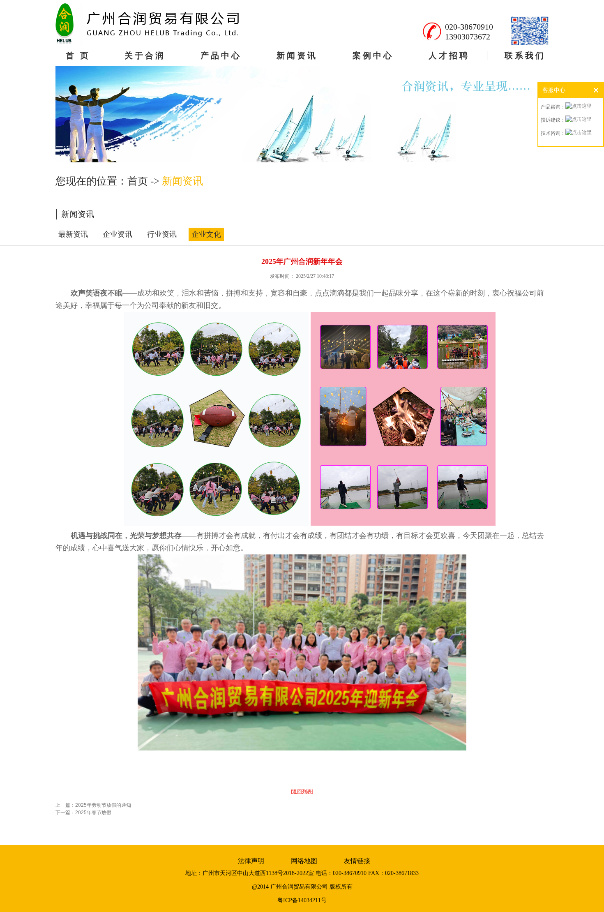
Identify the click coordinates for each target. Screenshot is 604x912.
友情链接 (357, 860)
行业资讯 (162, 234)
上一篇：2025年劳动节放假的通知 (93, 805)
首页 (137, 181)
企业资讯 (117, 234)
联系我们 (525, 55)
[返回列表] (302, 791)
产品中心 (221, 55)
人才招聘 (449, 55)
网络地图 (304, 860)
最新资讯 (73, 234)
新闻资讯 (297, 55)
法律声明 (251, 860)
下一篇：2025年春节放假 (83, 812)
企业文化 (206, 234)
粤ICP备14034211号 (302, 900)
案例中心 (373, 55)
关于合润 (145, 55)
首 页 (78, 55)
